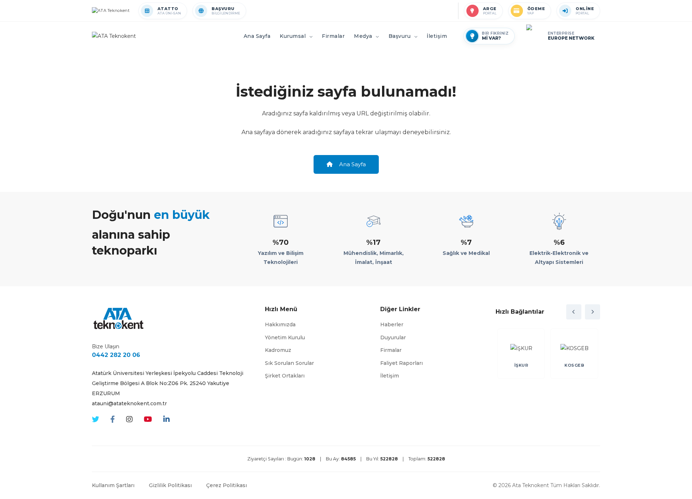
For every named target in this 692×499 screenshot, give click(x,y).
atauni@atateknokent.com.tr (129, 403)
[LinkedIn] (166, 419)
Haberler (391, 324)
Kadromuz (278, 350)
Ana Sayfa (352, 164)
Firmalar (391, 350)
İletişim (389, 375)
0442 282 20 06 (116, 355)
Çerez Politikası (226, 485)
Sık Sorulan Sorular (289, 363)
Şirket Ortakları (285, 375)
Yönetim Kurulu (285, 337)
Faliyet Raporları (401, 363)
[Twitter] (95, 419)
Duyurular (393, 337)
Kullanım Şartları (113, 485)
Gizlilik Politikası (170, 485)
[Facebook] (113, 419)
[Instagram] (129, 419)
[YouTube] (148, 419)
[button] (573, 311)
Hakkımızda (280, 324)
